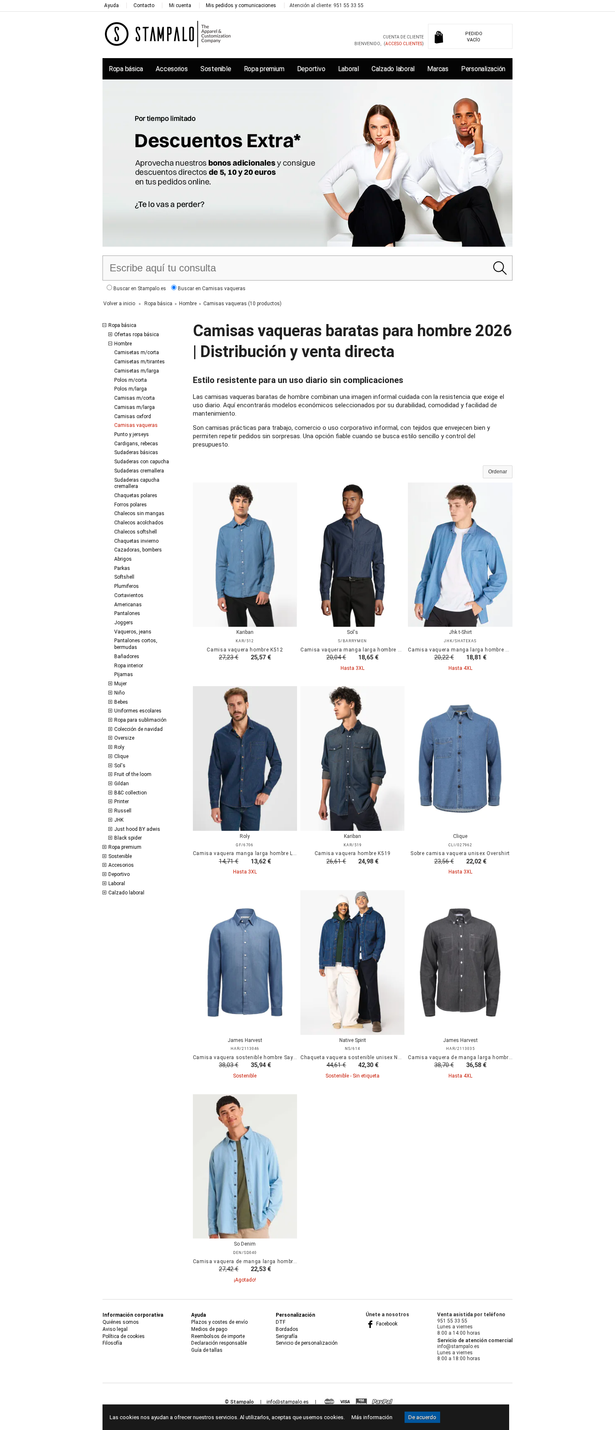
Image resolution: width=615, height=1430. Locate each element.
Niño (119, 693)
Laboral (348, 69)
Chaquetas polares (135, 495)
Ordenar (497, 472)
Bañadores (126, 656)
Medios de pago (209, 1329)
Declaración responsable (219, 1343)
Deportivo (311, 69)
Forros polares (130, 505)
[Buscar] (499, 268)
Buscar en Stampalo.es (139, 288)
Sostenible (215, 69)
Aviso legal (115, 1329)
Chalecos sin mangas (139, 513)
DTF (280, 1322)
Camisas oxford (132, 416)
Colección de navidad (138, 729)
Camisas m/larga (134, 407)
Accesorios (171, 69)
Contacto (143, 5)
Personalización (483, 69)
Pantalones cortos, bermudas (135, 644)
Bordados (287, 1329)
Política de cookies (123, 1336)
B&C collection (130, 793)
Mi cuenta (180, 5)
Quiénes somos (120, 1322)
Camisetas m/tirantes (139, 362)
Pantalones (127, 613)
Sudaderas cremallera (139, 471)
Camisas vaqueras (136, 425)
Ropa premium (264, 69)
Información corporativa (132, 1315)
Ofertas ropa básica (136, 334)
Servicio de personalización (307, 1343)
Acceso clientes (403, 43)
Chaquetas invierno (136, 541)
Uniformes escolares (137, 711)
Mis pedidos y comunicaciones (241, 5)
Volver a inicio (119, 303)
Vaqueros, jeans (132, 632)
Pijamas (123, 674)
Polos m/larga (130, 389)
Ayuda (111, 5)
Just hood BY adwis (137, 829)
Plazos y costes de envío (219, 1322)
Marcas (437, 69)
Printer (121, 801)
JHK (118, 820)
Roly (119, 747)
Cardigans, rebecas (136, 444)
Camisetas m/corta (136, 352)
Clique (121, 756)
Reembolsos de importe (218, 1336)
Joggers (123, 623)
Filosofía (112, 1343)
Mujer (120, 684)
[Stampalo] (168, 33)
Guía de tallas (207, 1350)
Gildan (121, 783)
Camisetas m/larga (136, 371)
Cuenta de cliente (403, 37)
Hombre (123, 344)
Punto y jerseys (131, 434)
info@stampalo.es (287, 1402)
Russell (122, 811)
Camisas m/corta (134, 398)
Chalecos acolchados (139, 523)
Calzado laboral (393, 69)
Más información (371, 1417)
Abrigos (123, 559)
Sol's (120, 766)
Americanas (128, 605)
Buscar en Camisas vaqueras (211, 288)
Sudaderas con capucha (141, 462)
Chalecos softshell (135, 532)
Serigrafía (286, 1336)
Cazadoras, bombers (138, 550)
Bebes (121, 702)
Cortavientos (129, 595)
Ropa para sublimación (140, 720)
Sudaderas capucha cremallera (136, 483)
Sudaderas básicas (136, 452)
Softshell (124, 577)
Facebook (386, 1324)
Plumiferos (126, 586)
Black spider (128, 838)
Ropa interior (128, 666)
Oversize (124, 738)
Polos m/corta (130, 380)
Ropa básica (126, 69)
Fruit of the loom (132, 774)
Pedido (473, 37)
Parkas (122, 568)
